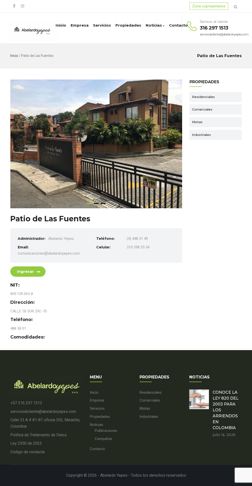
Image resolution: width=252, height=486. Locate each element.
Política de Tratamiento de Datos (38, 435)
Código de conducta (27, 452)
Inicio (61, 25)
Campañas (103, 439)
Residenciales (203, 97)
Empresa (80, 25)
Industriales (201, 135)
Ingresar (25, 271)
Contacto (178, 25)
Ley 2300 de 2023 (26, 443)
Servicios (102, 25)
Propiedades (128, 25)
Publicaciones (106, 430)
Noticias (154, 25)
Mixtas (197, 122)
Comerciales (202, 109)
